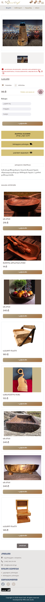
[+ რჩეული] (41, 193)
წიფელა (6, 109)
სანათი (37, 8)
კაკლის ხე (7, 104)
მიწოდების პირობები (11, 576)
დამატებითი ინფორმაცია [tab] (23, 165)
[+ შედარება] (41, 197)
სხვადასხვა (28, 8)
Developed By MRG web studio (23, 600)
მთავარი (8, 8)
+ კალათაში (22, 123)
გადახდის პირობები (10, 573)
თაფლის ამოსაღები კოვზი (14, 263)
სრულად (22, 545)
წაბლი (5, 114)
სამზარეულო (18, 8)
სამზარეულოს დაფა (11, 395)
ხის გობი (6, 219)
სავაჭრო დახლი (10, 351)
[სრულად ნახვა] (41, 201)
